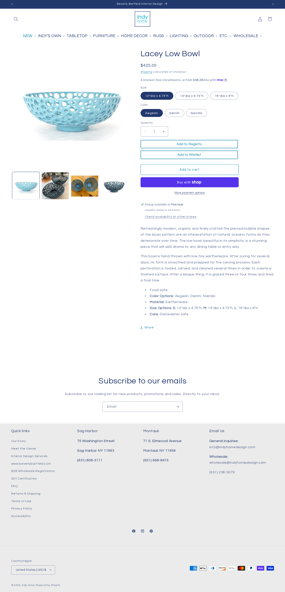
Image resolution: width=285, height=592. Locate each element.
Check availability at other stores (170, 216)
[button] (16, 19)
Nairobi (196, 112)
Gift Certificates (24, 478)
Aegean (151, 112)
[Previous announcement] (12, 4)
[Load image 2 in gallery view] (55, 185)
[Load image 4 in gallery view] (114, 185)
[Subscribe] (177, 406)
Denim (174, 112)
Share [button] (149, 327)
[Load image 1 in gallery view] (25, 185)
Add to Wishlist (189, 155)
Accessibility (21, 516)
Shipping (146, 71)
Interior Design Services (29, 456)
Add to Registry (189, 144)
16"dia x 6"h (224, 95)
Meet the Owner (23, 448)
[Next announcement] (273, 4)
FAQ (14, 486)
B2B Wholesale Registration (33, 471)
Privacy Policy (21, 508)
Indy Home (28, 585)
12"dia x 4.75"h (157, 95)
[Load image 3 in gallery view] (84, 185)
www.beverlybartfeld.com (31, 463)
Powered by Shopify (48, 585)
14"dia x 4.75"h (191, 95)
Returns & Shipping (26, 493)
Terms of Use (21, 501)
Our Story (18, 441)
